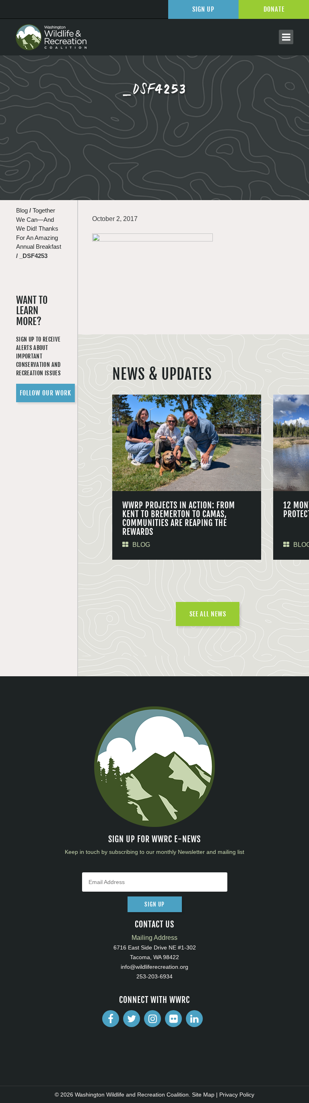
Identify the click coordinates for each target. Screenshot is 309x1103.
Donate (274, 9)
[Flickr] (173, 1018)
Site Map (203, 1094)
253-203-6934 (154, 976)
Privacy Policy (236, 1094)
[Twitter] (131, 1018)
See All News (208, 614)
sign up (154, 904)
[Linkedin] (194, 1018)
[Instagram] (152, 1018)
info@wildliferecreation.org (154, 967)
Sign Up (203, 9)
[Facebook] (110, 1018)
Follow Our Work (45, 393)
